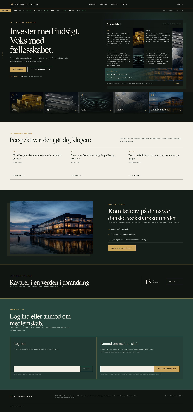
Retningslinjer (173, 396)
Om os (166, 396)
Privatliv (181, 396)
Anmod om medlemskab (166, 369)
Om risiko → (177, 83)
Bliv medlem (18, 69)
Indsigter (114, 4)
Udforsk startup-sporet (121, 248)
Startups (103, 4)
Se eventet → (174, 281)
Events (124, 4)
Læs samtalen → (19, 175)
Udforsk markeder (40, 69)
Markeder (92, 4)
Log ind (180, 4)
